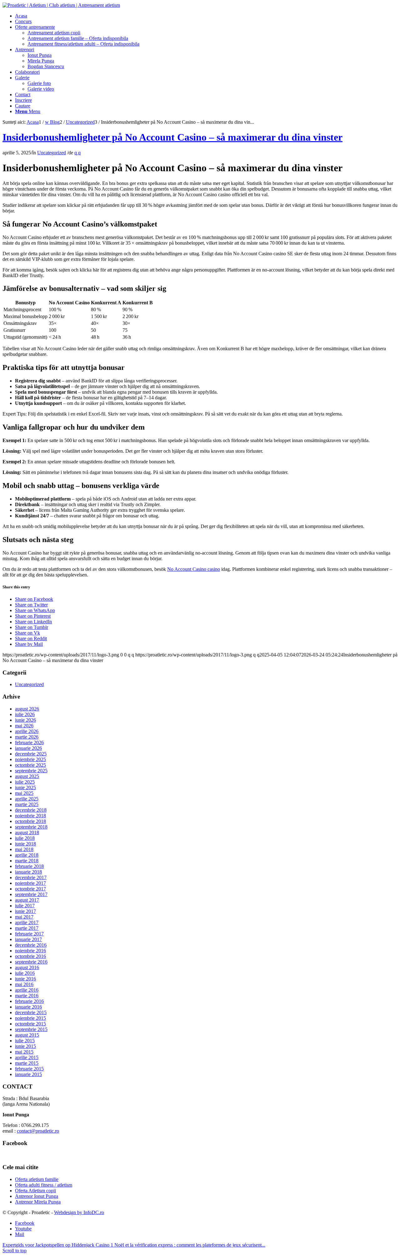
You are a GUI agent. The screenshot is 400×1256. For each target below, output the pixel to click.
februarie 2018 (29, 866)
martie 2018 (26, 860)
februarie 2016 (29, 1001)
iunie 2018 (25, 843)
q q (77, 152)
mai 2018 (24, 849)
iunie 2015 (25, 1046)
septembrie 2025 (31, 770)
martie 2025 (26, 804)
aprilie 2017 (26, 922)
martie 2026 (26, 737)
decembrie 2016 (31, 945)
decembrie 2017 (31, 877)
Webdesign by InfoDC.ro (79, 1212)
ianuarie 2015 (28, 1074)
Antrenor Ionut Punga (36, 1196)
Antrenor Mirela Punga (38, 1201)
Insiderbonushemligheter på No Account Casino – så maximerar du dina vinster (172, 137)
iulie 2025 (25, 782)
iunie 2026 (25, 720)
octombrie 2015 (30, 1023)
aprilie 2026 (26, 731)
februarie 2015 (29, 1068)
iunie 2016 (25, 978)
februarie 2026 (29, 742)
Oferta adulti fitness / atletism (43, 1185)
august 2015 (27, 1035)
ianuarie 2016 (28, 1006)
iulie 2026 (25, 714)
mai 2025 (24, 793)
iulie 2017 (25, 905)
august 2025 (27, 776)
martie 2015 (26, 1063)
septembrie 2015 (31, 1029)
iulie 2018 (25, 838)
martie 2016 (26, 995)
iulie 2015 (25, 1040)
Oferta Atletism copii (35, 1190)
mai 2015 (24, 1051)
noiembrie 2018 (30, 815)
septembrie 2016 (31, 961)
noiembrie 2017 (30, 883)
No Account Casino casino (193, 569)
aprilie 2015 (26, 1057)
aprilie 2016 (26, 990)
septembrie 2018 (31, 827)
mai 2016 (24, 984)
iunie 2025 (25, 787)
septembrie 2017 (31, 894)
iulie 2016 (25, 973)
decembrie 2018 (31, 810)
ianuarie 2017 (28, 939)
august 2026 (27, 708)
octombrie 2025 (30, 765)
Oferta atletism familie (36, 1179)
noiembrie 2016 (30, 950)
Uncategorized (51, 152)
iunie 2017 (25, 911)
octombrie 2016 (30, 956)
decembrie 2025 (31, 753)
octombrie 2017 (30, 888)
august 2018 (27, 832)
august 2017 (27, 900)
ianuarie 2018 (28, 872)
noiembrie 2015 (30, 1018)
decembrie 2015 (31, 1012)
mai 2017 (24, 917)
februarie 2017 (29, 933)
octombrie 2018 (30, 821)
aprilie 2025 (26, 798)
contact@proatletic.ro (38, 1131)
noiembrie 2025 (30, 759)
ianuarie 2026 (28, 748)
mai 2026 (24, 725)
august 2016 (27, 967)
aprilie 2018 (26, 855)
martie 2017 (26, 928)
